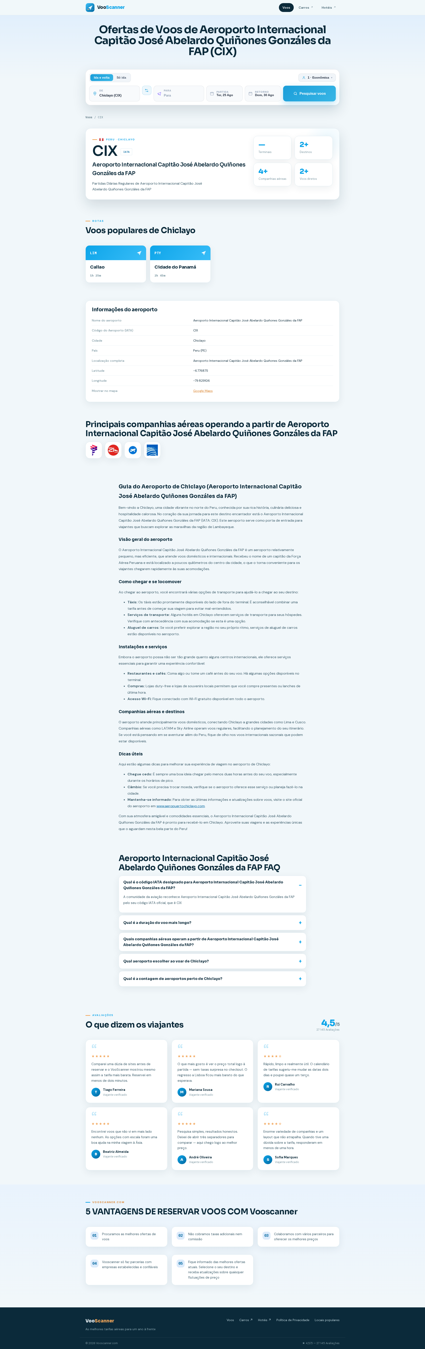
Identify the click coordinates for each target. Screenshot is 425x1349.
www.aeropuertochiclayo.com (180, 806)
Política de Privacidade (292, 1320)
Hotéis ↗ (264, 1320)
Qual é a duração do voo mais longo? (157, 922)
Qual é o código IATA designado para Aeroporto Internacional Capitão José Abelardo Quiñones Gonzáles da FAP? (203, 885)
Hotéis (329, 8)
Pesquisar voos (312, 93)
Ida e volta (102, 77)
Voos (286, 8)
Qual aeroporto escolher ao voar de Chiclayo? (166, 961)
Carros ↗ (246, 1320)
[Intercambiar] (146, 90)
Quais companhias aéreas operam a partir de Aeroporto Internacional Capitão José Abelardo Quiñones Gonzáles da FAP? (201, 942)
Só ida (121, 77)
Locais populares (327, 1320)
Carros (306, 8)
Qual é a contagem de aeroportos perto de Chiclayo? (172, 978)
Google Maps (203, 391)
